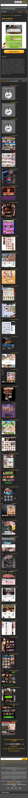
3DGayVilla (14, 336)
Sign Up (25, 2)
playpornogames (14, 85)
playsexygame (14, 102)
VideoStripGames (15, 486)
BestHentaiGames (15, 453)
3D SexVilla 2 (15, 252)
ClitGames (14, 219)
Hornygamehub (14, 169)
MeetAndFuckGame (14, 419)
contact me (13, 782)
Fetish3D (15, 553)
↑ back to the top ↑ (5, 792)
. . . (5, 764)
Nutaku (14, 152)
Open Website (14, 51)
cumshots (3, 762)
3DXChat (15, 403)
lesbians (2, 764)
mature (6, 761)
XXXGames (14, 436)
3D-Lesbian (14, 570)
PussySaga (14, 720)
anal (10, 762)
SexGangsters (14, 185)
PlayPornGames (14, 654)
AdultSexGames (14, 319)
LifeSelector (15, 369)
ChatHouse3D (15, 353)
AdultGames (14, 135)
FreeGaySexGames (15, 704)
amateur (16, 761)
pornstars (21, 761)
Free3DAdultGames (14, 670)
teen (13, 762)
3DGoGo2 (15, 520)
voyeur (7, 762)
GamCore (15, 620)
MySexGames (15, 236)
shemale (3, 761)
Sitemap (4, 784)
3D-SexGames (15, 537)
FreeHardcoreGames (15, 687)
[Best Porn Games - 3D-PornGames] (13, 57)
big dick (21, 762)
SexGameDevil (15, 386)
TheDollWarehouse (14, 470)
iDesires (15, 503)
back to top (24, 80)
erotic (25, 762)
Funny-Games (15, 286)
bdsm (18, 762)
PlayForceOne (15, 637)
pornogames (14, 119)
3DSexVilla (14, 587)
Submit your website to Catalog (14, 783)
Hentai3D (15, 603)
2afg (15, 302)
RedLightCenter (14, 202)
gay (9, 761)
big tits (12, 761)
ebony (25, 761)
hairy (15, 762)
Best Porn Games (5, 81)
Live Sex (20, 11)
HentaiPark (14, 269)
